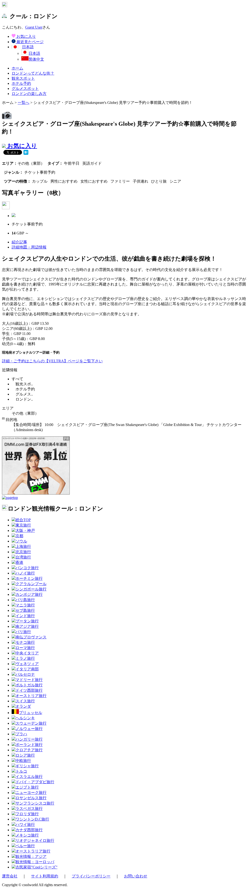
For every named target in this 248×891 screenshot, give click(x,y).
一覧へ (23, 103)
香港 (19, 562)
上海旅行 (23, 546)
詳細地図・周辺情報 (29, 247)
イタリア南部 (27, 669)
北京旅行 (23, 552)
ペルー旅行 (25, 846)
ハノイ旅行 (25, 573)
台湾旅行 (23, 557)
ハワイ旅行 (25, 824)
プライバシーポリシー (91, 876)
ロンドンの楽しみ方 (29, 94)
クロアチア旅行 (29, 750)
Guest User (33, 27)
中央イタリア (27, 653)
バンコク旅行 (27, 568)
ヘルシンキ (25, 718)
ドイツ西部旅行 (29, 690)
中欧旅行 (23, 761)
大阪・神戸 (25, 530)
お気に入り (26, 36)
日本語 (34, 53)
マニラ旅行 (25, 605)
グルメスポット (25, 88)
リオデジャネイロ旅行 (35, 840)
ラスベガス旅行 (29, 808)
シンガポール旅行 (31, 589)
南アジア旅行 (27, 626)
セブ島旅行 (25, 610)
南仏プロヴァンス (31, 637)
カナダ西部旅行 (29, 830)
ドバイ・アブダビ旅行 (35, 782)
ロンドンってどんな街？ (33, 73)
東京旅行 (23, 525)
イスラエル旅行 (29, 777)
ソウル (21, 541)
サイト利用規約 (44, 876)
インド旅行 (25, 616)
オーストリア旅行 (31, 696)
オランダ (23, 706)
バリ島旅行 (25, 600)
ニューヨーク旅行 (31, 792)
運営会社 (9, 876)
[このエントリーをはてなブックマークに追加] (25, 153)
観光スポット (23, 78)
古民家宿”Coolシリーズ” (36, 867)
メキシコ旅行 (27, 835)
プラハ (21, 734)
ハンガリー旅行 (29, 739)
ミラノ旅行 (25, 658)
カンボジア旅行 (29, 594)
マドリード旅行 (29, 680)
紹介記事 (19, 242)
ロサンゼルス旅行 (31, 798)
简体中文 (36, 59)
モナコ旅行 (25, 642)
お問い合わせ (135, 876)
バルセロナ (25, 674)
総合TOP (23, 520)
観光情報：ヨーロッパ (35, 862)
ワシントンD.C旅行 (32, 819)
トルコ (21, 771)
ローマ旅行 (25, 648)
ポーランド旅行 (29, 745)
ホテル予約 (21, 83)
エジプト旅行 (27, 787)
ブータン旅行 (27, 621)
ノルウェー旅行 (29, 729)
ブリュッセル (30, 713)
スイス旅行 (25, 701)
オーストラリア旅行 (33, 851)
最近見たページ (30, 42)
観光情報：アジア (31, 856)
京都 (19, 536)
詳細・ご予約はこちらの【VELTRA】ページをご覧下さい (52, 361)
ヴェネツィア (27, 664)
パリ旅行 (23, 632)
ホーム (17, 68)
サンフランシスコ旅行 (35, 803)
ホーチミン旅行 (29, 578)
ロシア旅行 (25, 755)
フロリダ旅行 (27, 814)
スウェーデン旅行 (31, 723)
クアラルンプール (31, 584)
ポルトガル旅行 (29, 685)
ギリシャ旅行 (27, 766)
